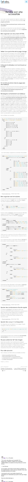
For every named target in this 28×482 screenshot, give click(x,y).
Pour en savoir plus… (6, 193)
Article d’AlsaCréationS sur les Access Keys (11, 356)
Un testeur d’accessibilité (7, 359)
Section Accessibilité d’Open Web (9, 355)
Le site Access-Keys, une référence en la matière (12, 357)
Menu (26, 1)
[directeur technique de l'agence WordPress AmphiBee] (5, 2)
